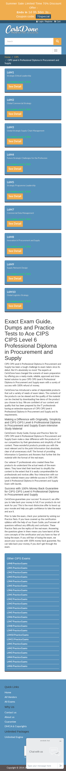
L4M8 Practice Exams (17, 564)
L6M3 (10, 127)
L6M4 (10, 154)
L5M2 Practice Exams (17, 599)
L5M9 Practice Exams (17, 631)
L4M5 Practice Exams (17, 662)
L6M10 (11, 292)
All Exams (10, 702)
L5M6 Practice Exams (17, 617)
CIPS (16, 57)
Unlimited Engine (14, 737)
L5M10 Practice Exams (18, 635)
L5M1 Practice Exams (17, 595)
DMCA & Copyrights (16, 726)
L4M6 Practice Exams (17, 666)
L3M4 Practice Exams (17, 581)
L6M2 (10, 100)
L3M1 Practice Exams (17, 568)
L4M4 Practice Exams (17, 657)
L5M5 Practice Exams (17, 613)
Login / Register (45, 22)
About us (9, 717)
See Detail (15, 86)
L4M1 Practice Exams (17, 644)
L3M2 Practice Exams (17, 573)
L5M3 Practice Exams (17, 604)
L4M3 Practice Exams (17, 653)
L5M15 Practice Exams (18, 639)
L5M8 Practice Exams (17, 626)
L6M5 (10, 182)
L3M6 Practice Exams (17, 590)
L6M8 (10, 237)
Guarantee (10, 722)
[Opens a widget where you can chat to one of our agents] (45, 753)
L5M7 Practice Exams (17, 622)
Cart (58, 22)
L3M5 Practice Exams (17, 586)
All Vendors (11, 697)
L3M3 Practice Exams (17, 577)
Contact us (10, 712)
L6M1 (10, 72)
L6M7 (10, 209)
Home (7, 57)
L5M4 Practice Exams (17, 608)
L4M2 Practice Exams (17, 648)
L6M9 (10, 264)
